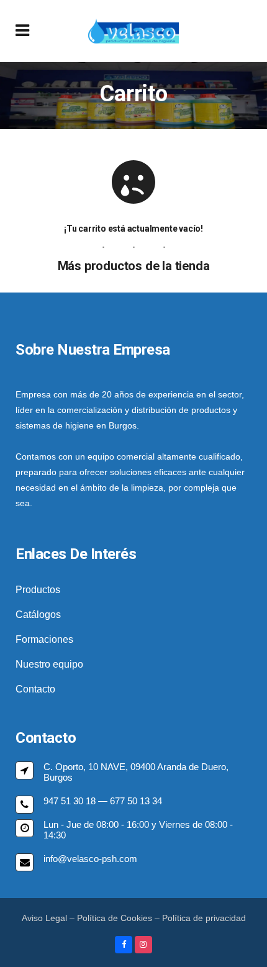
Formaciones (44, 639)
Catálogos (38, 614)
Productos (38, 589)
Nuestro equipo (49, 664)
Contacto (35, 689)
